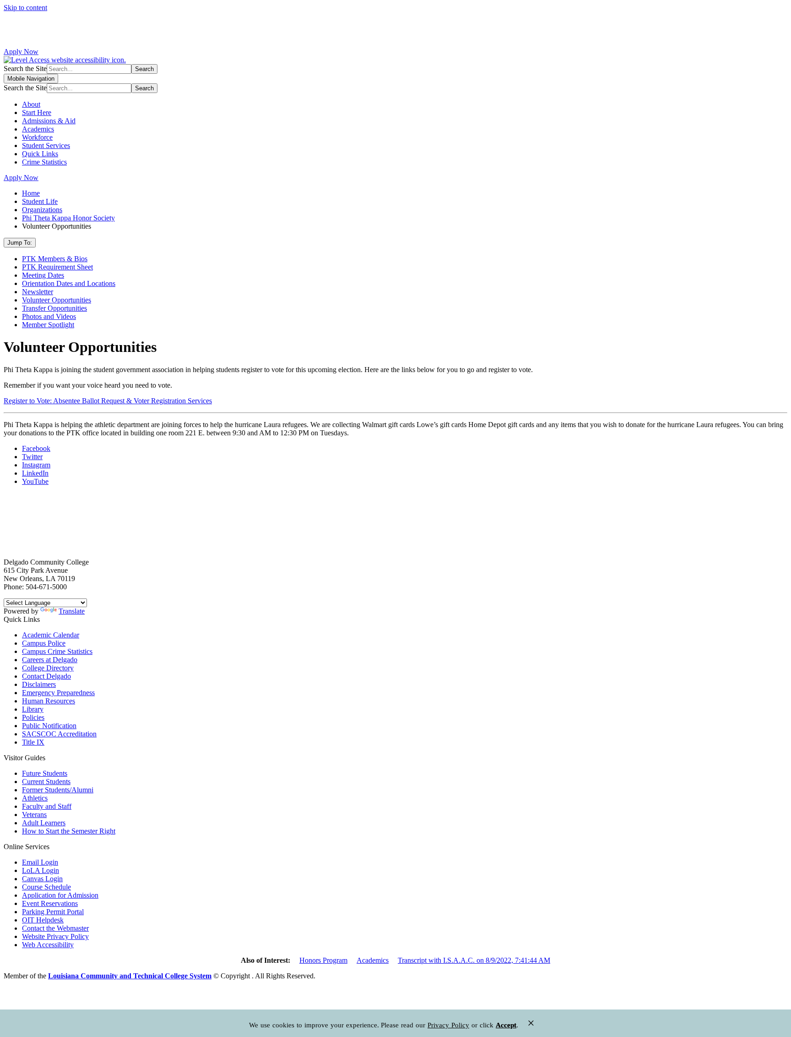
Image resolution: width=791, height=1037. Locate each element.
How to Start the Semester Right (68, 831)
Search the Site (25, 68)
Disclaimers (39, 684)
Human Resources (48, 701)
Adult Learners (43, 823)
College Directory (48, 668)
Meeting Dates (43, 275)
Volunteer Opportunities (56, 300)
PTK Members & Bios (54, 259)
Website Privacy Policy (55, 936)
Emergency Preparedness (58, 693)
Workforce (37, 137)
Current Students (46, 781)
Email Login (40, 862)
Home (31, 193)
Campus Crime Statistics (57, 651)
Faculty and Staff (46, 806)
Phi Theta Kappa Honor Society (68, 218)
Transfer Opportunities (54, 308)
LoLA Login (40, 870)
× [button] (531, 1023)
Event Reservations (50, 903)
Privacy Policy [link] (448, 1025)
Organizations (42, 210)
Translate (72, 611)
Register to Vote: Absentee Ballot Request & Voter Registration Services (108, 401)
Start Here (36, 112)
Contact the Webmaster (55, 928)
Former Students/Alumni (57, 790)
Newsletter (37, 292)
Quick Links (40, 154)
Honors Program (323, 960)
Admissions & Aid (49, 121)
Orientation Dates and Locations (68, 283)
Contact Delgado (46, 676)
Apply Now (21, 51)
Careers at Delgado (49, 660)
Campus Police (43, 643)
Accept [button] (506, 1025)
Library (32, 709)
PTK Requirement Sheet (57, 267)
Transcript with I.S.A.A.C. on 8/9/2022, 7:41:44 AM (474, 960)
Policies (33, 717)
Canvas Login (42, 879)
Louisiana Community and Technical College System (129, 976)
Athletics (35, 798)
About (31, 104)
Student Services (46, 145)
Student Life (40, 201)
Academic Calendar (50, 635)
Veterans (34, 814)
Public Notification (49, 726)
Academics (38, 129)
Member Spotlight (48, 325)
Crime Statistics (44, 162)
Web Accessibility (48, 945)
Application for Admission (60, 895)
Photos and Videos (49, 316)
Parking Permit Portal (53, 912)
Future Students (44, 773)
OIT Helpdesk (43, 920)
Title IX (33, 742)
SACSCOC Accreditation (59, 734)
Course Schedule (46, 887)
